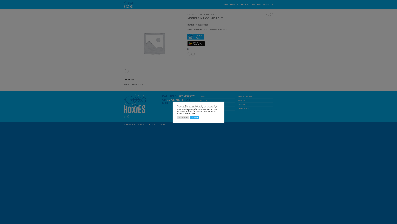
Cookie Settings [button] (183, 117)
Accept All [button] (195, 117)
